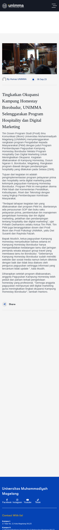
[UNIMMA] (13, 5)
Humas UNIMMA (18, 79)
